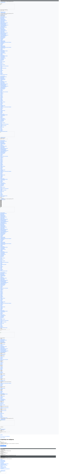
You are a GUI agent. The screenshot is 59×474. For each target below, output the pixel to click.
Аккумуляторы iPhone (3, 27)
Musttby (1, 49)
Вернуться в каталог (3, 446)
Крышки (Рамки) (2, 40)
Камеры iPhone (2, 32)
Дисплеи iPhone (2, 79)
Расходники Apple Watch (4, 50)
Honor (1, 69)
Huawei (1, 89)
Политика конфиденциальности (5, 468)
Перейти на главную (3, 445)
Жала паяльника (2, 61)
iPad (1, 127)
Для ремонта (2, 120)
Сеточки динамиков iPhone (4, 150)
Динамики (1, 38)
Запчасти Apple (2, 140)
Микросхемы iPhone (3, 23)
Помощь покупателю (3, 467)
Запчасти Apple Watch (3, 20)
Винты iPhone (2, 18)
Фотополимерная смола (3, 131)
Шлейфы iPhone (2, 26)
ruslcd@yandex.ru (2, 2)
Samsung (1, 70)
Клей (1, 62)
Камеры (1, 99)
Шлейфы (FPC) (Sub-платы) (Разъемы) (5, 42)
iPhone (1, 128)
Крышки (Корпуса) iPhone (4, 22)
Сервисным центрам (3, 125)
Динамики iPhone (2, 19)
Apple (1, 68)
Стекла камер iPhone (3, 25)
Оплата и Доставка (3, 466)
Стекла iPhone (2, 52)
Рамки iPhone (2, 55)
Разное (1, 92)
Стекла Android (2, 51)
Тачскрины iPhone (3, 183)
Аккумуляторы (2, 153)
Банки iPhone (2, 17)
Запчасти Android (2, 88)
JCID (1, 63)
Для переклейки (2, 110)
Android (1, 112)
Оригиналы (2, 145)
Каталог (1, 459)
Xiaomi (1, 73)
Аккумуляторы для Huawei (4, 91)
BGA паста (1, 60)
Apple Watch (2, 191)
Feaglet (1, 48)
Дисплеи (1, 39)
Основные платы (2, 41)
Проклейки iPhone (3, 24)
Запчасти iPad (2, 21)
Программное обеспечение (4, 188)
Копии (1, 80)
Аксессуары (2, 119)
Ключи (1, 66)
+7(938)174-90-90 (2, 429)
